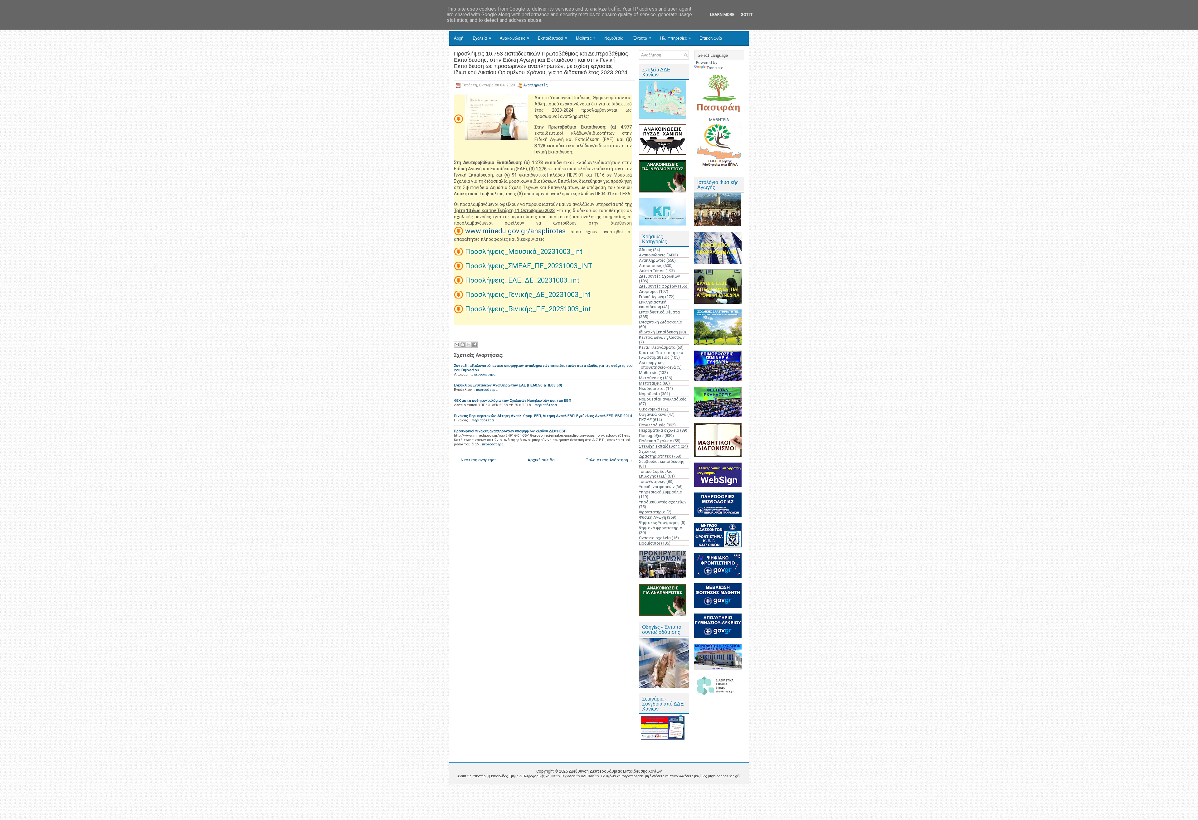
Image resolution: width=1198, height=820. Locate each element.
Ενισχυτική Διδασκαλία (660, 322)
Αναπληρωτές (535, 85)
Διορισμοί (648, 291)
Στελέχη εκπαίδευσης (659, 446)
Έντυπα (642, 38)
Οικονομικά (649, 409)
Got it (746, 14)
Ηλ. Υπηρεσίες (675, 38)
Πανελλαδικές (652, 425)
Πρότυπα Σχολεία (655, 441)
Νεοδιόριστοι (652, 388)
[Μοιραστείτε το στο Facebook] (474, 345)
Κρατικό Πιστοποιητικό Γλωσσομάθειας (661, 355)
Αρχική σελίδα (541, 460)
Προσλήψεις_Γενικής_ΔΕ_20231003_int (528, 294)
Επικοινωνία (710, 38)
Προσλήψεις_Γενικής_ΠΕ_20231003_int (528, 309)
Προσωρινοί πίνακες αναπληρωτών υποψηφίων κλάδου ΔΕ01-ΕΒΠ (510, 431)
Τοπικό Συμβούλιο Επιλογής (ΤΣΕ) (656, 473)
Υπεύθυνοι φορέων (656, 486)
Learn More (722, 14)
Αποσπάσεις (650, 265)
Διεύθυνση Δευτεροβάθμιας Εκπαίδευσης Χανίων (615, 771)
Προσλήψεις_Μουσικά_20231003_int (523, 251)
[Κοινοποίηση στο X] (468, 345)
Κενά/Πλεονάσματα (657, 347)
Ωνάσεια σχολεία (655, 538)
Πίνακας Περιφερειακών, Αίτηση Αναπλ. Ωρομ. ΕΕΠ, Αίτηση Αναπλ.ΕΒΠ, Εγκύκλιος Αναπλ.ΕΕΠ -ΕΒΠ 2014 (543, 416)
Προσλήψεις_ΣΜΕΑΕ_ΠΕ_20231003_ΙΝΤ (528, 266)
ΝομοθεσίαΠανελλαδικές (662, 399)
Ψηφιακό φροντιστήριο (660, 528)
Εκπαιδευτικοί (552, 38)
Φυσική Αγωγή (652, 517)
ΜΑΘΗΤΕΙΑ (719, 119)
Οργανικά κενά (652, 414)
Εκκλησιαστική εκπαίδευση (652, 304)
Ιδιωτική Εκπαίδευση (658, 332)
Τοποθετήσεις (652, 481)
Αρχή (458, 38)
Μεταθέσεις (650, 378)
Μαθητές (586, 38)
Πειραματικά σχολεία (659, 430)
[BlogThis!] (463, 345)
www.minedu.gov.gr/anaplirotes (515, 231)
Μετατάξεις (650, 383)
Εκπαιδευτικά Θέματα (659, 312)
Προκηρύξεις (651, 435)
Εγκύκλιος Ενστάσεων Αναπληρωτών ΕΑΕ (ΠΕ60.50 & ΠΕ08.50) (508, 385)
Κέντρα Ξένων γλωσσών (661, 337)
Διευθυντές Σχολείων (659, 276)
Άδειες (645, 249)
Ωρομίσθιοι (649, 543)
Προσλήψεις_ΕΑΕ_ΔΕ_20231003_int (522, 280)
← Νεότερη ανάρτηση (476, 460)
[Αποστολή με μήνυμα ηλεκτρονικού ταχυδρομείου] (457, 345)
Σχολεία (482, 38)
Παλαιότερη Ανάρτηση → (609, 460)
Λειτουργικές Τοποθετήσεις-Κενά (657, 365)
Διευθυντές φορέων (658, 286)
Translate (715, 68)
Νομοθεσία (614, 38)
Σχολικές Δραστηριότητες (655, 454)
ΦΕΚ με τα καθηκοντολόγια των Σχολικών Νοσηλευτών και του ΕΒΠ (512, 400)
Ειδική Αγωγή (651, 296)
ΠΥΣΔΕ (645, 419)
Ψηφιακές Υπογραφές (659, 522)
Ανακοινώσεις (514, 38)
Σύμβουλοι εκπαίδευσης (661, 461)
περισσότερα (484, 374)
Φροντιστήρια (652, 512)
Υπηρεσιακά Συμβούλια (660, 492)
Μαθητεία (648, 372)
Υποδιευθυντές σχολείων (662, 502)
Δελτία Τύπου (652, 271)
